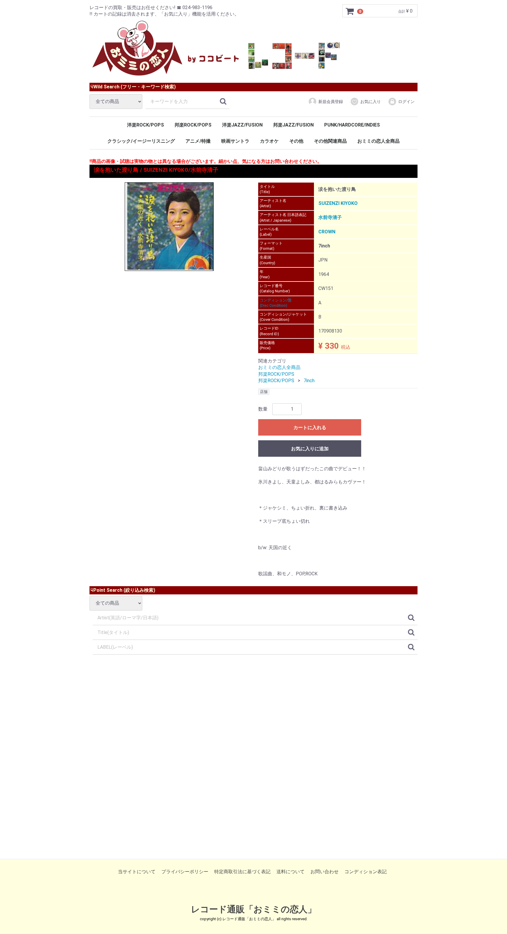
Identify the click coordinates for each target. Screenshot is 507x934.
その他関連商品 (330, 141)
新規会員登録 (330, 101)
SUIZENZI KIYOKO (338, 203)
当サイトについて (137, 871)
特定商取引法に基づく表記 (242, 871)
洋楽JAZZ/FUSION (242, 125)
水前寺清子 (330, 217)
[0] (350, 11)
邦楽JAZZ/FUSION (293, 125)
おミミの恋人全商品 (378, 141)
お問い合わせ (324, 871)
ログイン (406, 101)
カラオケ (269, 141)
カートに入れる (309, 427)
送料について (290, 871)
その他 (296, 141)
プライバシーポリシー (184, 871)
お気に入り (370, 101)
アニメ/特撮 (198, 141)
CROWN (326, 232)
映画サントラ (235, 141)
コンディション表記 (365, 871)
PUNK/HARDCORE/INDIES (352, 125)
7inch (309, 380)
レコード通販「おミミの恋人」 (253, 909)
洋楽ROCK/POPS (145, 125)
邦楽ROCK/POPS (193, 125)
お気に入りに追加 (310, 448)
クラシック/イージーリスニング (141, 141)
